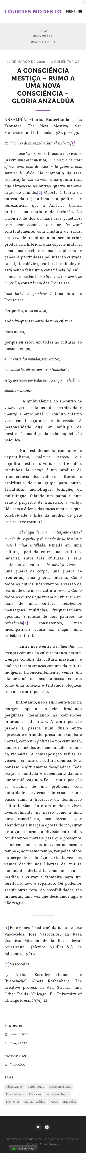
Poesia (54, 1101)
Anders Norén (49, 1144)
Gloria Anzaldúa (34, 1101)
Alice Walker (14, 1086)
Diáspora (35, 1094)
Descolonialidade (60, 1086)
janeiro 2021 (19, 1034)
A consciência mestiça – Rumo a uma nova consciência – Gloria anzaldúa (43, 86)
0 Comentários (65, 62)
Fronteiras (12, 1101)
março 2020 (18, 1043)
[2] (39, 193)
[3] (25, 623)
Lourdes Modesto (33, 11)
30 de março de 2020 (26, 62)
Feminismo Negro (57, 1094)
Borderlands (36, 1086)
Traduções (18, 1064)
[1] (6, 928)
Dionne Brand (15, 1094)
